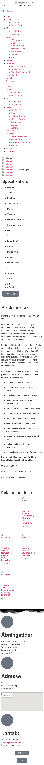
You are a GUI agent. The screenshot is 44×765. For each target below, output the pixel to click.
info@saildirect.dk (12, 742)
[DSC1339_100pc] (7, 172)
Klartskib (15, 75)
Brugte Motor (17, 34)
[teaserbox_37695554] (7, 161)
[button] (22, 83)
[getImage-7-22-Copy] (7, 167)
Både (8, 19)
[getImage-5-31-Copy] (7, 164)
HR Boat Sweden (19, 45)
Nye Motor (16, 31)
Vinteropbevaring (19, 66)
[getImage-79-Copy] (7, 170)
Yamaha (14, 57)
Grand (14, 43)
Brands (9, 37)
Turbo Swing (17, 51)
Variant (14, 54)
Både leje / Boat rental (21, 72)
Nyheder (10, 81)
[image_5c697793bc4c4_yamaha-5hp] (7, 175)
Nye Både (15, 22)
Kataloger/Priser (18, 69)
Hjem (8, 16)
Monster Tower (18, 48)
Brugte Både (16, 25)
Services (10, 63)
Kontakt (9, 78)
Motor (9, 28)
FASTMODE (16, 40)
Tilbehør (10, 60)
